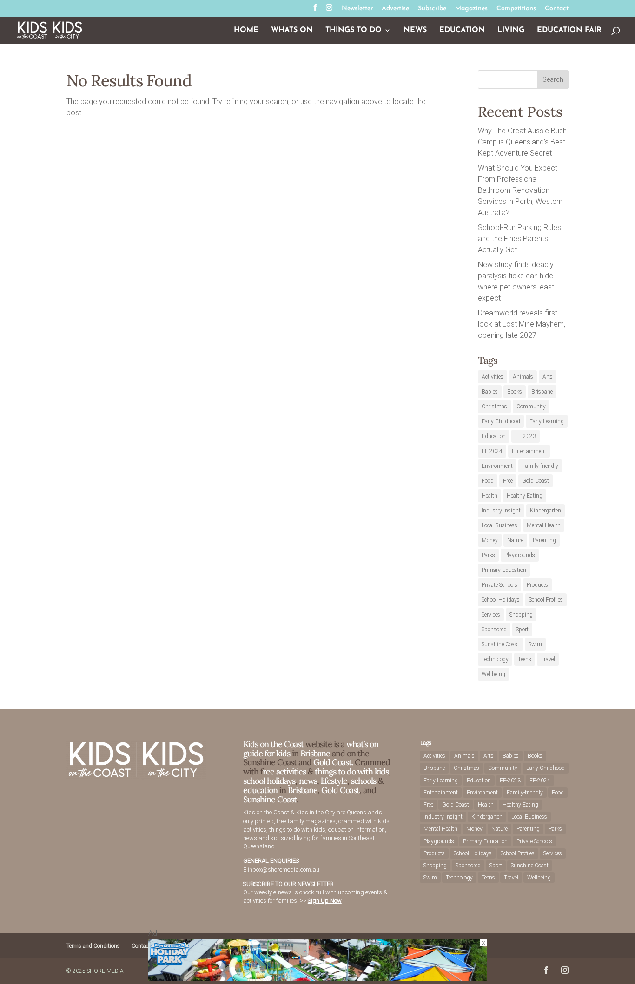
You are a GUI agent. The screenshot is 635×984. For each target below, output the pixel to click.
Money (490, 540)
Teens (524, 659)
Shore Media (105, 971)
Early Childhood (501, 421)
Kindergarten (545, 510)
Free (508, 481)
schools (363, 780)
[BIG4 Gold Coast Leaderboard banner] (317, 978)
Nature (515, 540)
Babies (490, 391)
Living (510, 30)
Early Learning (546, 421)
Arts (547, 377)
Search (552, 79)
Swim (535, 644)
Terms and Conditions (93, 946)
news (308, 780)
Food (488, 481)
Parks (488, 555)
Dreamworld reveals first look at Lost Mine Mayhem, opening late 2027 (521, 324)
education (261, 790)
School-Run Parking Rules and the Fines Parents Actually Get (519, 238)
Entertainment (529, 451)
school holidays (269, 780)
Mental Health (544, 525)
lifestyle (334, 780)
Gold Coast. (332, 762)
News (415, 30)
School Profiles (546, 600)
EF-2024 (492, 451)
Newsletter (357, 9)
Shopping (521, 614)
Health (489, 495)
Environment (497, 466)
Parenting (544, 540)
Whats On (292, 30)
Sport (522, 629)
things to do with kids (352, 771)
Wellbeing (493, 674)
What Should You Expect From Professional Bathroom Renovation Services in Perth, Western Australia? (520, 190)
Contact (557, 9)
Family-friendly (540, 466)
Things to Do (353, 30)
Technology (495, 659)
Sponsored (494, 629)
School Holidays (501, 600)
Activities (492, 377)
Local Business (499, 525)
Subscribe (432, 9)
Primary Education (504, 570)
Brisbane (542, 391)
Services (491, 614)
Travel (548, 659)
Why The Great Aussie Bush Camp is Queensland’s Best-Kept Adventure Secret (523, 141)
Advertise (395, 9)
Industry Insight (501, 510)
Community (531, 406)
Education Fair (569, 30)
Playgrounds (519, 555)
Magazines (471, 9)
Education (462, 30)
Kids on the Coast (273, 744)
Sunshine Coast (500, 644)
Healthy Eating (524, 495)
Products (537, 585)
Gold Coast (535, 481)
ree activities (284, 771)
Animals (523, 377)
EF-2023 (525, 436)
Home (246, 30)
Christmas (494, 406)
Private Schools (499, 585)
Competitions (516, 9)
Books (514, 391)
